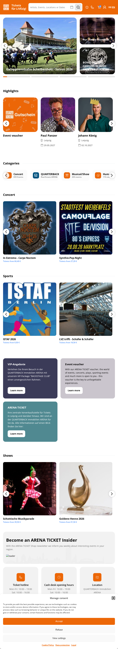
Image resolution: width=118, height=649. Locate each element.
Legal (73, 645)
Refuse (59, 629)
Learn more (16, 390)
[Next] (112, 123)
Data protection (62, 645)
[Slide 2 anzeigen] (44, 76)
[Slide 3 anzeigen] (73, 76)
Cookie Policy (48, 645)
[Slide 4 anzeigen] (101, 76)
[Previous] (6, 123)
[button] (113, 598)
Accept (59, 621)
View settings (59, 638)
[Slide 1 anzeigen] (16, 76)
